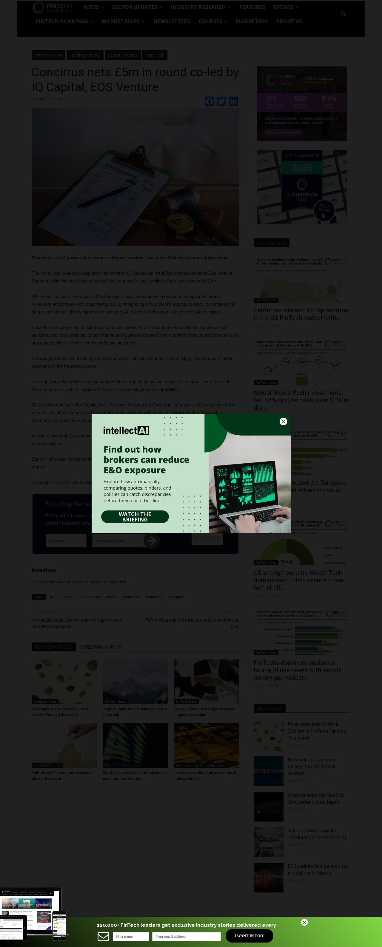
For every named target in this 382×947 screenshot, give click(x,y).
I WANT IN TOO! (249, 936)
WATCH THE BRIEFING (135, 516)
